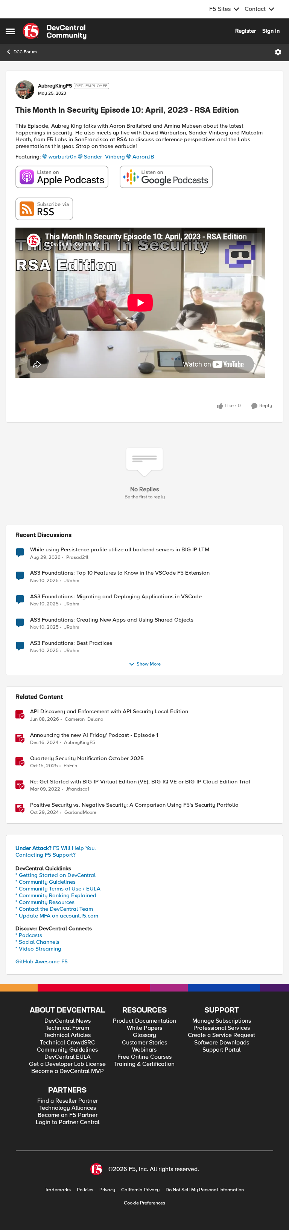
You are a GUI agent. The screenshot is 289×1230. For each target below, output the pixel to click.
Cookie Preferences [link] (144, 1203)
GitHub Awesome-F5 (41, 961)
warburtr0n (62, 156)
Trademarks (58, 1190)
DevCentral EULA (67, 1057)
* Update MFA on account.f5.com (56, 915)
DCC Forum (25, 52)
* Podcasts (28, 935)
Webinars (144, 1049)
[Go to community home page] (54, 31)
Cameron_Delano (84, 719)
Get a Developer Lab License (67, 1064)
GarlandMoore (80, 812)
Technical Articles (67, 1035)
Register (245, 30)
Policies (85, 1190)
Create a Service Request (221, 1035)
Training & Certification (144, 1064)
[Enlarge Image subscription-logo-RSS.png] (44, 209)
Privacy (107, 1190)
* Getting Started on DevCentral (55, 875)
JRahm (71, 581)
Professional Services (221, 1028)
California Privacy (140, 1190)
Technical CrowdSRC (67, 1042)
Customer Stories (144, 1042)
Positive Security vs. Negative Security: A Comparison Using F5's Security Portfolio (134, 805)
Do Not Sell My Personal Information (205, 1190)
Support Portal (221, 1049)
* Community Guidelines (45, 881)
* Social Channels (37, 942)
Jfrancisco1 (77, 789)
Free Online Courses (144, 1057)
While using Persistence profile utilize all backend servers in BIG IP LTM (119, 549)
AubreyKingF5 (55, 86)
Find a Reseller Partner (67, 1101)
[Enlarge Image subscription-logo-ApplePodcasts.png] (61, 177)
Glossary (144, 1035)
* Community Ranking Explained (55, 895)
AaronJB (143, 156)
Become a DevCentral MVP (67, 1071)
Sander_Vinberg (104, 156)
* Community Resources (45, 902)
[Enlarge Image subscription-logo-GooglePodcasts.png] (166, 177)
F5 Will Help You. (55, 848)
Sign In (271, 30)
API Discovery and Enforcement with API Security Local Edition (109, 711)
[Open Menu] (278, 52)
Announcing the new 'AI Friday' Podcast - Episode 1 (94, 735)
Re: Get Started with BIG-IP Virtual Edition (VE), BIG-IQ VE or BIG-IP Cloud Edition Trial (140, 782)
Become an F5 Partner (67, 1115)
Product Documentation (144, 1021)
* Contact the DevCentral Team (54, 909)
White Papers (144, 1028)
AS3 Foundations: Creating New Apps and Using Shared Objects (111, 620)
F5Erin (70, 766)
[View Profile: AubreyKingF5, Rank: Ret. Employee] (24, 89)
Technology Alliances (67, 1108)
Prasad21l (77, 557)
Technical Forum (67, 1028)
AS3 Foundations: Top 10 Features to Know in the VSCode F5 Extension (120, 573)
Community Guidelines (67, 1049)
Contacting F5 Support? (45, 854)
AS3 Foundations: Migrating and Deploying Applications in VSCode (116, 596)
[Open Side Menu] (10, 31)
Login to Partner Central (67, 1122)
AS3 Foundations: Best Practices (71, 643)
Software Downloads (221, 1042)
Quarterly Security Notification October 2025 (87, 758)
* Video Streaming (38, 948)
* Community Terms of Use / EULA (57, 888)
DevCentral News (67, 1021)
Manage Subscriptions (221, 1021)
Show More (149, 664)
